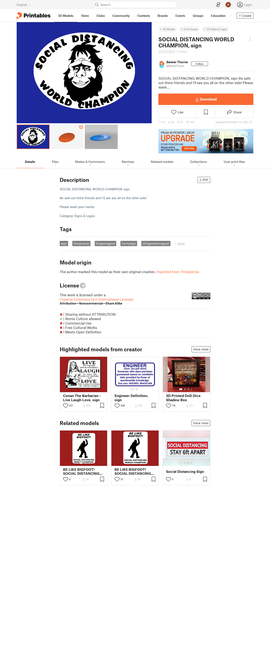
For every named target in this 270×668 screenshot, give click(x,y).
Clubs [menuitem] (100, 15)
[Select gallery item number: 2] (137, 389)
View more (201, 349)
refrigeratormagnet (155, 243)
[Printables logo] (33, 15)
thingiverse (81, 243)
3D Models (169, 29)
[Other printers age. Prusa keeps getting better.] (205, 141)
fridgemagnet (105, 243)
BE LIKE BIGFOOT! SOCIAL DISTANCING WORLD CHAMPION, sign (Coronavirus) (81, 471)
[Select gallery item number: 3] (188, 389)
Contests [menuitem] (143, 15)
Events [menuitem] (180, 15)
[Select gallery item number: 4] (192, 389)
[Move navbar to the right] (230, 15)
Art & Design (191, 29)
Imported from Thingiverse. (178, 272)
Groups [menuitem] (198, 15)
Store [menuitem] (85, 15)
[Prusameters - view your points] (228, 4)
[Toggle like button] (65, 405)
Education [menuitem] (218, 15)
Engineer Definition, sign (131, 398)
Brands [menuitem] (163, 15)
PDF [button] (205, 180)
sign (64, 243)
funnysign (129, 243)
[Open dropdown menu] (250, 38)
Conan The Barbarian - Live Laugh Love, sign (82, 398)
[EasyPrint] (218, 4)
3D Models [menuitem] (65, 15)
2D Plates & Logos (217, 29)
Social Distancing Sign (185, 471)
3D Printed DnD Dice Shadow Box (183, 398)
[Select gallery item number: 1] (132, 389)
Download (208, 99)
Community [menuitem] (121, 15)
